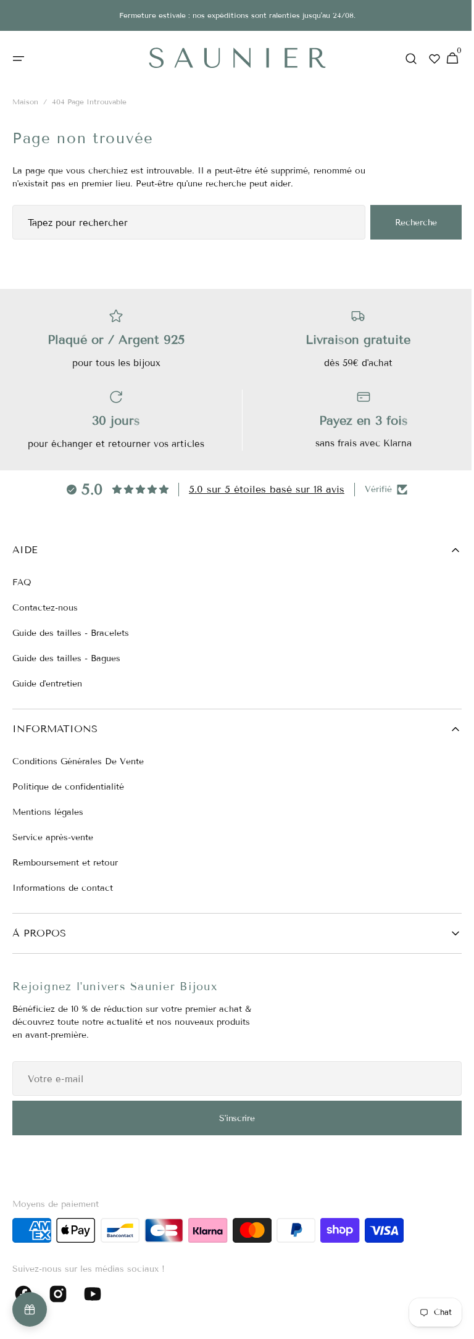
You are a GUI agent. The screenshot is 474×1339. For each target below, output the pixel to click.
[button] (18, 58)
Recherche (407, 222)
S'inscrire (232, 1118)
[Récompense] (29, 1309)
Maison (25, 102)
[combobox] (184, 223)
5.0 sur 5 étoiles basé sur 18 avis (262, 489)
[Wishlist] (425, 58)
